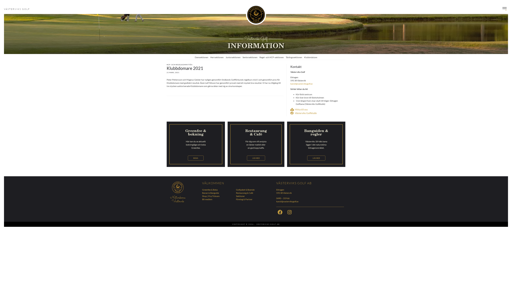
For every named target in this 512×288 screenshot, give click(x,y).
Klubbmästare (310, 57)
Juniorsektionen (233, 57)
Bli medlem (207, 199)
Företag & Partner (244, 199)
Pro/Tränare (213, 196)
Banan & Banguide (210, 193)
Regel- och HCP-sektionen (271, 57)
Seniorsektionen (250, 57)
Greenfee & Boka (210, 189)
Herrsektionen (217, 57)
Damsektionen (201, 57)
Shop (204, 196)
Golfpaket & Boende (245, 189)
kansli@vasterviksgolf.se (301, 83)
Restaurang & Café (244, 193)
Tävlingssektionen (294, 57)
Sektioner (240, 196)
